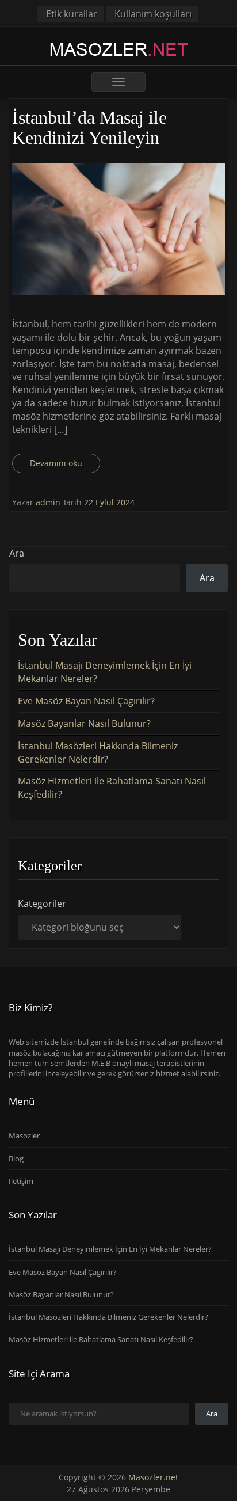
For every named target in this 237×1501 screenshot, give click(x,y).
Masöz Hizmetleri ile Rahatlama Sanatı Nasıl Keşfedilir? (101, 1339)
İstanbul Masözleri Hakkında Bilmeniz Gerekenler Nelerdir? (98, 752)
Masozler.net (153, 1477)
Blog (16, 1158)
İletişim (21, 1181)
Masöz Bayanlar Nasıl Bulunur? (84, 723)
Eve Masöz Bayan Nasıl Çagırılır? (86, 701)
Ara (16, 553)
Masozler (24, 1135)
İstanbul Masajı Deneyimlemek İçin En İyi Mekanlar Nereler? (110, 1249)
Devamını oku (56, 463)
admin (49, 502)
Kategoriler (42, 903)
